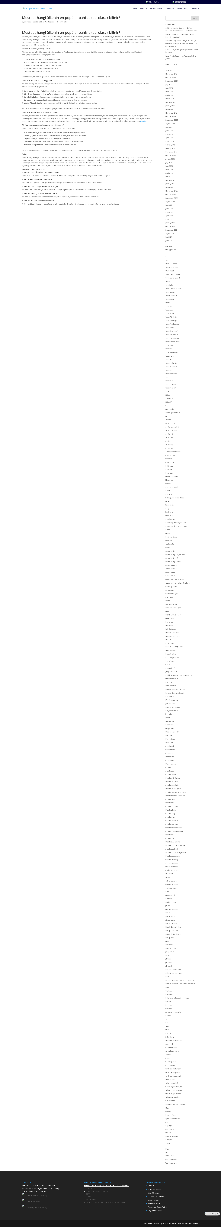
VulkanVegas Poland (172, 1097)
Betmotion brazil (171, 487)
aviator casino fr (171, 430)
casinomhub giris (171, 593)
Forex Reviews (170, 650)
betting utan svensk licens (175, 498)
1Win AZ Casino (171, 264)
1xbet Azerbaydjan (172, 324)
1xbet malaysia (171, 363)
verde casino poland (172, 1072)
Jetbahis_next (170, 703)
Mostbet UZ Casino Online (175, 845)
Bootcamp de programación (176, 526)
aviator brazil (170, 423)
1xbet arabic (169, 313)
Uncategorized (50, 22)
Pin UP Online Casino (173, 934)
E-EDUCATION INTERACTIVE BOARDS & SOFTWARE (105, 1202)
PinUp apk (169, 945)
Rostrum (151, 1186)
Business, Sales (171, 537)
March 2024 (169, 141)
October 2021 (170, 226)
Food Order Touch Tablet (157, 1207)
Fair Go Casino (170, 629)
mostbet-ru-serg (171, 859)
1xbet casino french (172, 338)
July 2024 (168, 127)
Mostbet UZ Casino (172, 842)
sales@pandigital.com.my (37, 1207)
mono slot (169, 753)
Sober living (169, 1037)
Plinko (167, 955)
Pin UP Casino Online (173, 927)
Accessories (169, 9)
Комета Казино (171, 1115)
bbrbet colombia (171, 476)
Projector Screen (154, 1189)
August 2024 (170, 123)
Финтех (168, 1133)
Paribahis (168, 899)
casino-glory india (171, 586)
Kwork (167, 718)
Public (167, 987)
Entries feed (169, 1156)
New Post (169, 874)
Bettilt (167, 491)
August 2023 (170, 159)
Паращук (168, 1126)
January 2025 (170, 106)
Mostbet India (170, 810)
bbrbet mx (169, 480)
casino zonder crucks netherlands (177, 583)
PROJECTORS (91, 1199)
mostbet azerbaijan (172, 785)
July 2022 (168, 205)
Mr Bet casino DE (172, 863)
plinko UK (168, 962)
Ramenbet (169, 994)
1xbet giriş (169, 345)
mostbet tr (169, 835)
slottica (168, 1033)
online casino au (171, 881)
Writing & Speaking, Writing (175, 1104)
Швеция (168, 1140)
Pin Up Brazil (170, 916)
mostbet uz (169, 838)
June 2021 (169, 240)
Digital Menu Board (155, 1210)
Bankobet (169, 469)
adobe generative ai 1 (173, 413)
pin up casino (170, 920)
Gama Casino (170, 661)
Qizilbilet (168, 991)
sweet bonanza (171, 1047)
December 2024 (171, 109)
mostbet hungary (171, 806)
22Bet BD (169, 398)
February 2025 (170, 102)
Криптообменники (172, 1118)
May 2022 (169, 212)
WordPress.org (170, 1163)
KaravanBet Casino (172, 707)
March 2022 (169, 219)
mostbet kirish (170, 817)
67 (166, 405)
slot (166, 1023)
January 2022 (170, 223)
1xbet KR (168, 359)
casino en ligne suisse (173, 562)
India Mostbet (170, 686)
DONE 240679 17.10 (173, 615)
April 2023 (169, 173)
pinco (167, 941)
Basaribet (169, 473)
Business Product (156, 9)
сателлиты (169, 1129)
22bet (167, 395)
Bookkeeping (170, 519)
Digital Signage (153, 1193)
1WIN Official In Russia (173, 288)
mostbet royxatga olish (174, 831)
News (167, 877)
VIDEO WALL (90, 1188)
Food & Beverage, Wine (174, 647)
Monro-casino (170, 764)
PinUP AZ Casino (171, 948)
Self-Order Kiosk (154, 1203)
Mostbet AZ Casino (172, 778)
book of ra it (170, 515)
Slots (167, 1026)
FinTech (168, 640)
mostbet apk (170, 771)
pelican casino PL (171, 909)
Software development (173, 1040)
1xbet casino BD (171, 335)
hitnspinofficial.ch (171, 679)
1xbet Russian (170, 384)
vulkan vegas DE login (173, 1086)
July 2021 (168, 237)
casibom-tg (169, 544)
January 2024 (170, 148)
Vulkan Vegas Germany (173, 1090)
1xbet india (169, 349)
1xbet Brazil (169, 328)
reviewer (168, 1008)
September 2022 (171, 198)
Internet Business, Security (175, 689)
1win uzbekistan (171, 295)
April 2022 (169, 216)
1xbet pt (168, 370)
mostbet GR (169, 803)
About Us (143, 9)
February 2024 (170, 145)
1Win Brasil (169, 271)
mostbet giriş (170, 799)
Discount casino (171, 604)
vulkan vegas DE (171, 1083)
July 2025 (168, 84)
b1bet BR (168, 459)
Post (167, 976)
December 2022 (171, 187)
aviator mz (169, 441)
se (166, 1019)
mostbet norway (171, 820)
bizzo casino (170, 505)
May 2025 (169, 92)
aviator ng (169, 445)
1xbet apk (169, 306)
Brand (167, 530)
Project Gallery (182, 9)
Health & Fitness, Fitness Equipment (178, 675)
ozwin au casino (171, 888)
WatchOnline (170, 1101)
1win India (169, 285)
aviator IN (169, 434)
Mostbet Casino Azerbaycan (175, 792)
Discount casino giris (173, 608)
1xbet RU (168, 377)
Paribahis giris (170, 902)
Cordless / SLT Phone (156, 1196)
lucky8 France (170, 728)
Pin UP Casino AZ (171, 923)
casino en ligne (170, 551)
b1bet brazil (169, 462)
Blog (167, 508)
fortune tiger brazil (172, 657)
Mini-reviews (170, 739)
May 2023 (169, 169)
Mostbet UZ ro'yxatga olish (175, 852)
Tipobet (168, 1055)
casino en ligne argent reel (175, 554)
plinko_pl (168, 966)
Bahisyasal (169, 466)
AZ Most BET (170, 448)
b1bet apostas (170, 455)
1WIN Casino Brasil (172, 274)
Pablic (167, 891)
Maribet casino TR (172, 732)
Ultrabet (168, 1058)
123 (166, 257)
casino (167, 547)
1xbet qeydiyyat (171, 374)
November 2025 (171, 74)
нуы (166, 1122)
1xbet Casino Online (172, 342)
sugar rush (169, 1044)
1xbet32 (168, 391)
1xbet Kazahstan (171, 352)
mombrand (169, 746)
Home (135, 9)
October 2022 (170, 194)
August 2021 (170, 233)
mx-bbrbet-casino (172, 870)
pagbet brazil (170, 895)
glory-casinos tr (171, 672)
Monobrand (169, 757)
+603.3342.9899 (34, 1201)
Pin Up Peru (169, 938)
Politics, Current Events (174, 969)
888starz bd (169, 409)
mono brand (170, 749)
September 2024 (171, 120)
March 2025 (169, 99)
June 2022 (169, 209)
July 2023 (168, 162)
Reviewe (168, 1005)
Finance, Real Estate (172, 632)
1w (166, 260)
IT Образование (171, 700)
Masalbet (168, 735)
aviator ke (169, 437)
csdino (167, 601)
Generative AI (170, 668)
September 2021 (171, 230)
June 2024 (169, 131)
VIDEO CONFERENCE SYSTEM (97, 1191)
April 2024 (169, 138)
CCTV (88, 1194)
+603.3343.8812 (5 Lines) (37, 1195)
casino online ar (171, 569)
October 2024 (170, 116)
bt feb (167, 533)
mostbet (143, 121)
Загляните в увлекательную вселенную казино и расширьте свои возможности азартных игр (181, 43)
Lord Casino (169, 721)
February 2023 (170, 180)
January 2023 (170, 184)
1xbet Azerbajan (171, 320)
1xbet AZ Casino (171, 317)
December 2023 (171, 152)
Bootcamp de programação (175, 522)
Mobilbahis (169, 742)
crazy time (169, 597)
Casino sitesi (170, 576)
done (167, 611)
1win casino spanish (172, 278)
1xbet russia (169, 381)
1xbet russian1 (170, 388)
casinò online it (171, 572)
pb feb (167, 906)
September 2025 (171, 81)
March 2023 (169, 177)
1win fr (167, 281)
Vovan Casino (170, 1079)
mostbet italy (170, 813)
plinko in (168, 959)
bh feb (167, 501)
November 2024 (171, 113)
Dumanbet (169, 622)
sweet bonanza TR (172, 1051)
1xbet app (169, 310)
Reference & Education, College (177, 998)
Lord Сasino (169, 725)
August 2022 (170, 201)
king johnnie (169, 714)
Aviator (168, 420)
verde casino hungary (173, 1069)
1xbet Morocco (171, 366)
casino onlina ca (171, 565)
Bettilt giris (169, 494)
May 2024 (169, 134)
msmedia (27, 22)
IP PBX (88, 1197)
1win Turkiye (170, 292)
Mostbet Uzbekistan (172, 856)
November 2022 (171, 191)
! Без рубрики (170, 249)
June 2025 (169, 88)
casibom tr (169, 540)
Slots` (167, 1030)
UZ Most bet (170, 1065)
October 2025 (170, 77)
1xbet (167, 303)
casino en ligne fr (171, 558)
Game (167, 664)
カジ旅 (167, 1143)
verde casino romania (173, 1076)
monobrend (169, 760)
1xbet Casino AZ (171, 331)
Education (169, 625)
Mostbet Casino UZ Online (175, 796)
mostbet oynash (171, 824)
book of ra (169, 512)
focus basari (169, 643)
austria (167, 416)
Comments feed (171, 1159)
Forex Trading (170, 654)
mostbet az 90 (170, 774)
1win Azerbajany (171, 267)
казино (168, 1111)
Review (168, 1001)
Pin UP (167, 913)
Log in (167, 1152)
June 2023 (169, 166)
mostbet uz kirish (171, 849)
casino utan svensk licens (174, 579)
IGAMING (168, 682)
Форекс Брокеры (171, 1136)
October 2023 (170, 155)
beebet (168, 484)
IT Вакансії (169, 696)
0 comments (62, 22)
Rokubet (168, 1016)
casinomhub (169, 590)
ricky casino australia (173, 1012)
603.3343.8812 (153, 2)
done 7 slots (170, 618)
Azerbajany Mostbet (172, 452)
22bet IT (168, 402)
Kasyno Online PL (172, 711)
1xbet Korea (169, 356)
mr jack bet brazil (171, 867)
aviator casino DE (172, 427)
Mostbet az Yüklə (171, 781)
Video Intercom (153, 1200)
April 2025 (169, 95)
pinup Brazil (169, 952)
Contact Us (195, 9)
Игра (167, 1108)
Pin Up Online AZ (171, 930)
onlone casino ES (171, 884)
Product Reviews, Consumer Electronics (180, 980)
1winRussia (169, 299)
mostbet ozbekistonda (173, 828)
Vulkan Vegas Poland (173, 1094)
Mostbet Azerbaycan (173, 789)
